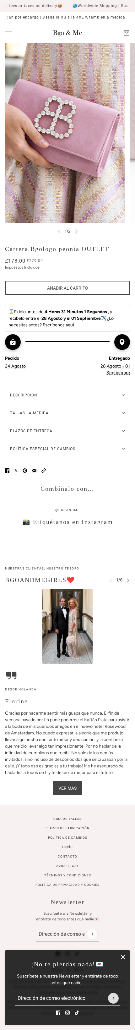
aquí (70, 325)
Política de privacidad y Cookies (67, 884)
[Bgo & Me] (67, 33)
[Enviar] (113, 998)
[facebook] (58, 1012)
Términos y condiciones (67, 875)
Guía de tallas (67, 818)
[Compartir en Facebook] (7, 470)
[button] (43, 470)
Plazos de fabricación (67, 828)
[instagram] (67, 1012)
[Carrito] (126, 33)
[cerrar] (123, 957)
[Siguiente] (76, 231)
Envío (67, 847)
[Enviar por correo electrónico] (34, 470)
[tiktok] (76, 1012)
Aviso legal (67, 866)
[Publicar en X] (16, 470)
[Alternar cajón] (8, 33)
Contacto (67, 856)
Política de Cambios (67, 837)
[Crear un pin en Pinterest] (24, 470)
